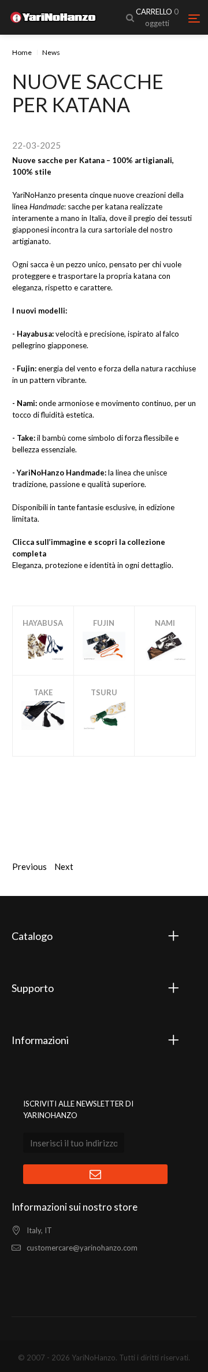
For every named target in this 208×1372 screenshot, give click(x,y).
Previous (29, 866)
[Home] (53, 17)
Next (63, 866)
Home (22, 52)
